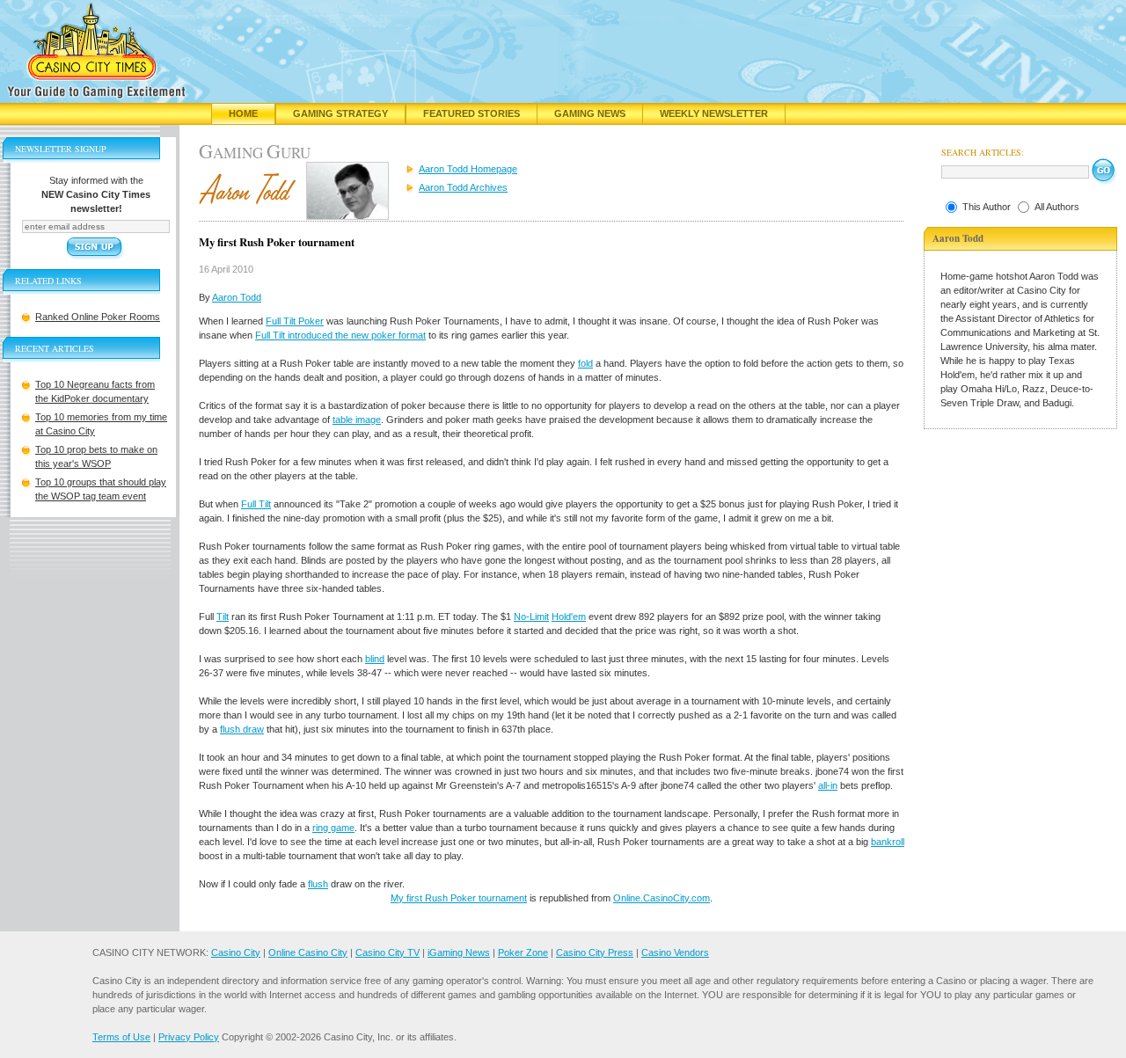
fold (585, 363)
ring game (333, 827)
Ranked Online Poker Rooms (97, 316)
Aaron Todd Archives (463, 187)
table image (357, 419)
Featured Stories (471, 113)
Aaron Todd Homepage (468, 169)
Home (243, 113)
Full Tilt (256, 504)
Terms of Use (121, 1037)
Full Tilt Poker (295, 321)
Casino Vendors (675, 952)
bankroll (887, 841)
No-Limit (531, 616)
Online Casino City (307, 952)
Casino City (235, 952)
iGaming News (459, 952)
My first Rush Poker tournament (459, 898)
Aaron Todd (236, 297)
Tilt (222, 616)
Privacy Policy (188, 1037)
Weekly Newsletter (714, 113)
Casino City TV (387, 952)
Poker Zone (523, 952)
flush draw (242, 729)
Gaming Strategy (340, 113)
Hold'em (569, 616)
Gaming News (589, 113)
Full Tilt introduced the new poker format (340, 335)
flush (318, 884)
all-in (827, 785)
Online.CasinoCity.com (661, 898)
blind (374, 658)
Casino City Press (594, 952)
